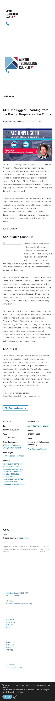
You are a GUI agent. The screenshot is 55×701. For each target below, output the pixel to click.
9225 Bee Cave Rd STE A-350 (18, 593)
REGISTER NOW (10, 228)
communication (9, 455)
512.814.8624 (10, 601)
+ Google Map (23, 538)
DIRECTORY (10, 642)
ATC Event (7, 445)
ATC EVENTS (11, 664)
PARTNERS (10, 645)
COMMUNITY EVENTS (14, 667)
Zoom (5, 534)
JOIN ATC (9, 650)
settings (20, 692)
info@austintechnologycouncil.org (19, 603)
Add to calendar (16, 408)
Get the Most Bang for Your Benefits (45, 549)
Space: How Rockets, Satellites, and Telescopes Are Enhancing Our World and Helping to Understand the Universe (21, 549)
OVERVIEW (10, 619)
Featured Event (14, 447)
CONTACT (10, 625)
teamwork (20, 455)
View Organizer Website (37, 449)
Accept (7, 697)
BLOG (8, 627)
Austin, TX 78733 (12, 595)
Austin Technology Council (38, 426)
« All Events (8, 96)
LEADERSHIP (11, 622)
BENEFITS (9, 647)
